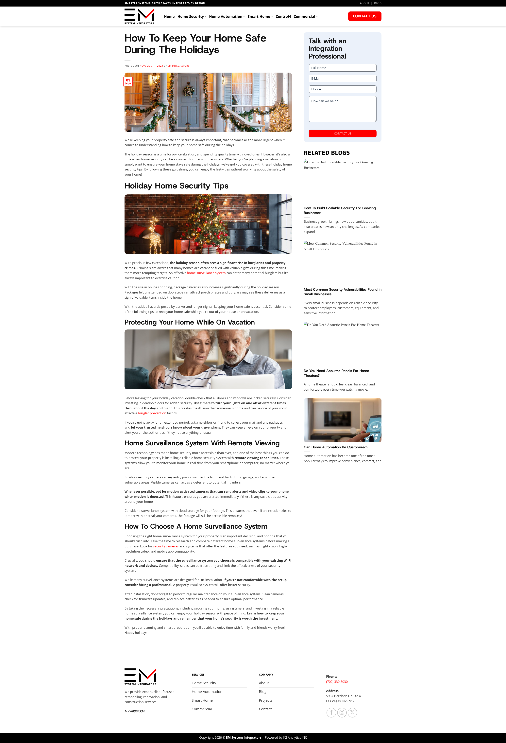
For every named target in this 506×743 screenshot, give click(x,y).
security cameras (166, 546)
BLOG (377, 3)
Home (169, 16)
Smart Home (259, 16)
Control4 (283, 16)
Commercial (304, 16)
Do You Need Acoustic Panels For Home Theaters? (336, 373)
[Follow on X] (352, 712)
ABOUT (364, 3)
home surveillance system (206, 273)
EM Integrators (179, 65)
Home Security (190, 16)
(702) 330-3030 (337, 682)
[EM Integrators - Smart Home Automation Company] (141, 16)
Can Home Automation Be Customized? (336, 447)
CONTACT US (342, 133)
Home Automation (225, 16)
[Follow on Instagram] (342, 712)
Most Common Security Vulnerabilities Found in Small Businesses (342, 292)
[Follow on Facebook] (331, 712)
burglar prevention (152, 413)
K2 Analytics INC (295, 737)
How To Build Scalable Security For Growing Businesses (340, 210)
